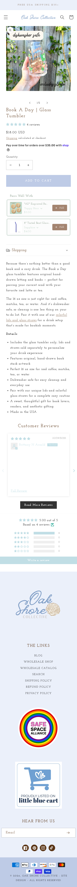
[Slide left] (30, 103)
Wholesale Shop (38, 661)
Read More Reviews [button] (38, 505)
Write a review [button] (38, 560)
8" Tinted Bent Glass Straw (37, 223)
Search (38, 674)
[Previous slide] (3, 470)
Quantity (12, 156)
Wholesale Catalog (38, 668)
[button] (5, 17)
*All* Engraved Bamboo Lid (37, 204)
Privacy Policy (38, 693)
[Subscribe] (68, 833)
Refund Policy (38, 687)
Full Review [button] (19, 490)
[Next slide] (74, 470)
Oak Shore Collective (40, 876)
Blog (38, 655)
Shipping (11, 138)
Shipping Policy (38, 680)
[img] (20, 438)
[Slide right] (47, 103)
